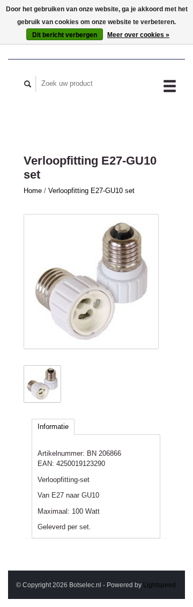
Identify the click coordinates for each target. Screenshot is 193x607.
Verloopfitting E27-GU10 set (91, 191)
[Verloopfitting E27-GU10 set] (91, 281)
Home (33, 191)
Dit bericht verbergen (64, 35)
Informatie (53, 427)
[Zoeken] (28, 84)
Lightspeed (159, 584)
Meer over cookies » (138, 35)
